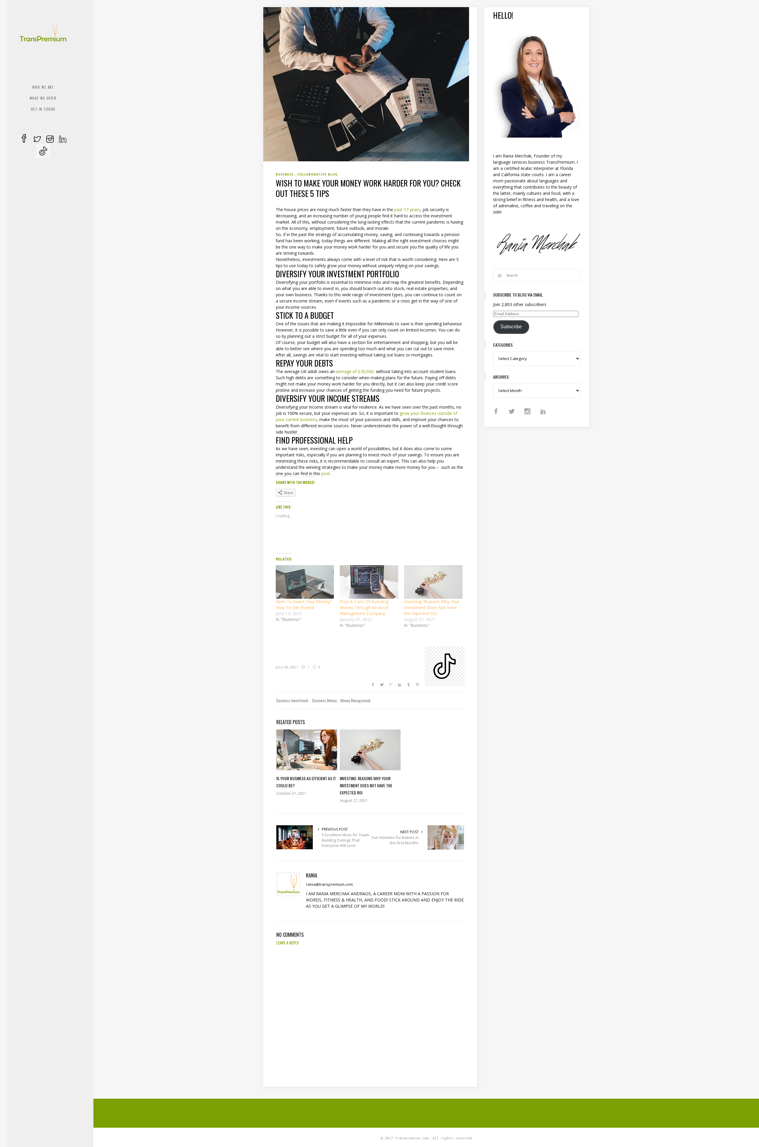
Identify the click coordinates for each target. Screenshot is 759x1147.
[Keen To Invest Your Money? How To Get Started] (305, 582)
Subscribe (511, 326)
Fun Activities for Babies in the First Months (395, 840)
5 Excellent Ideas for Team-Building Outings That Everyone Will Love (346, 840)
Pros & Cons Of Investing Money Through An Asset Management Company (364, 607)
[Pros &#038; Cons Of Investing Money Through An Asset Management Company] (369, 582)
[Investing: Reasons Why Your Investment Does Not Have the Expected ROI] (433, 582)
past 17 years (407, 209)
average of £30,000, (355, 371)
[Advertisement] (426, 1112)
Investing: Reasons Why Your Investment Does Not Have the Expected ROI (432, 607)
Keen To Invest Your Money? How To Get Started (303, 604)
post (325, 473)
